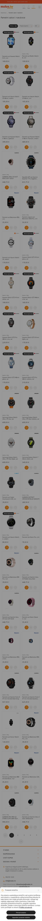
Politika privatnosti (25, 907)
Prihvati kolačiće (21, 912)
